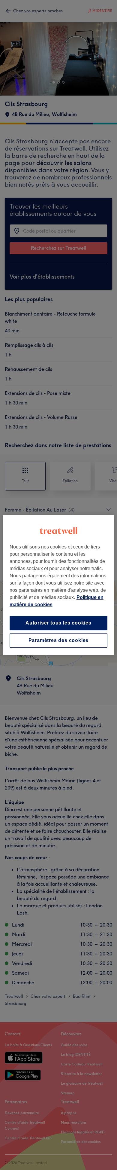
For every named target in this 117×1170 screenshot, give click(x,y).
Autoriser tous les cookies (59, 622)
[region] (58, 585)
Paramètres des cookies (58, 640)
